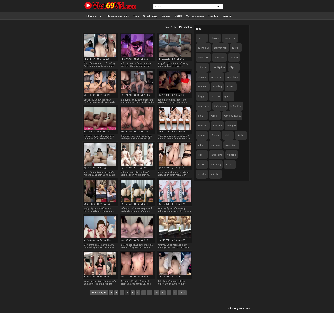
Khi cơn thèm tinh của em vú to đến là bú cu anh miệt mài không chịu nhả (99, 139)
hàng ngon (203, 106)
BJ (199, 38)
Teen (136, 16)
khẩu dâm (235, 106)
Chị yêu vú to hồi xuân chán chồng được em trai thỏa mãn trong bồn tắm (174, 247)
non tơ (201, 135)
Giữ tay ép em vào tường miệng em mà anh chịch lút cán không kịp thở (174, 211)
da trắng (217, 86)
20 (156, 292)
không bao (220, 106)
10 (150, 292)
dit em (229, 86)
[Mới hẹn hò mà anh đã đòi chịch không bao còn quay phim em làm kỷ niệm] (175, 263)
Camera (166, 16)
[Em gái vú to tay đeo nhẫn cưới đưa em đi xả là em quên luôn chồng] (100, 82)
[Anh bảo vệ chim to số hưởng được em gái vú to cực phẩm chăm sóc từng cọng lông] (100, 45)
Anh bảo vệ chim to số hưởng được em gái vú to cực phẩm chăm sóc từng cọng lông (99, 66)
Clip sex (202, 77)
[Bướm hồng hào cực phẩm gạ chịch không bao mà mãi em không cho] (137, 227)
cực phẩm (232, 77)
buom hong (230, 38)
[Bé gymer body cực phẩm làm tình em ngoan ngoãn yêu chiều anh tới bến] (137, 82)
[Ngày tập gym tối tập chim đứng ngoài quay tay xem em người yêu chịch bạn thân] (100, 191)
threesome (216, 154)
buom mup (203, 47)
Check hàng (150, 16)
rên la (240, 135)
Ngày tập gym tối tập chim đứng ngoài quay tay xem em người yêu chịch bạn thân (99, 211)
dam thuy (203, 86)
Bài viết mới (220, 47)
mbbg (214, 115)
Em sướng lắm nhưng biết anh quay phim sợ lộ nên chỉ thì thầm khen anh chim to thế (174, 175)
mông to (231, 125)
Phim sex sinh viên (118, 16)
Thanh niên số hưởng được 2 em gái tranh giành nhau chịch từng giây (174, 139)
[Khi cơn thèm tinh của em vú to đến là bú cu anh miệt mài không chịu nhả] (100, 118)
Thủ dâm (213, 16)
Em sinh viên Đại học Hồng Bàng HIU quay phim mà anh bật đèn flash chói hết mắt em (173, 102)
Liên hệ (227, 16)
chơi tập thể (218, 67)
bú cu (235, 47)
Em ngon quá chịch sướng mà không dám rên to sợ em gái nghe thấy (137, 139)
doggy (201, 96)
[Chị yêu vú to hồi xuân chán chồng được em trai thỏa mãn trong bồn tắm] (175, 227)
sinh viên (215, 145)
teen (200, 154)
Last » (182, 292)
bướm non (203, 57)
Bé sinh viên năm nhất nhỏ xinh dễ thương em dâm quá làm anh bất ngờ (136, 175)
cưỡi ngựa (216, 77)
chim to (234, 57)
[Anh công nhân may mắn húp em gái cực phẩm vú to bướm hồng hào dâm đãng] (100, 154)
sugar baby (231, 145)
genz (227, 96)
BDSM (178, 16)
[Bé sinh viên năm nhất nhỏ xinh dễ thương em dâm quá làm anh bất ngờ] (137, 154)
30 (163, 292)
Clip (231, 67)
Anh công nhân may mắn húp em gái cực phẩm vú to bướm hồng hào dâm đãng (99, 175)
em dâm (215, 96)
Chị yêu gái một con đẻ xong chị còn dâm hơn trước (173, 64)
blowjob (215, 38)
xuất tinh (215, 174)
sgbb (200, 145)
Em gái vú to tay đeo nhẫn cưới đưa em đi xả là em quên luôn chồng (99, 102)
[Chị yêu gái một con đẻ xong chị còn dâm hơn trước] (175, 45)
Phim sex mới (94, 16)
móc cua (217, 125)
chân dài (202, 67)
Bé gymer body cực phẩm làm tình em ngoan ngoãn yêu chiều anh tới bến (137, 102)
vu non (201, 164)
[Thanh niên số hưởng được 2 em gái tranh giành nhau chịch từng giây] (175, 118)
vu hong (231, 154)
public (227, 135)
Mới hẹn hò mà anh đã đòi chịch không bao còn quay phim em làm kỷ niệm (172, 284)
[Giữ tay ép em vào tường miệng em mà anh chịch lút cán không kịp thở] (175, 191)
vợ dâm (202, 174)
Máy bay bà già (195, 16)
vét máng (216, 164)
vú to (228, 164)
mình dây (203, 125)
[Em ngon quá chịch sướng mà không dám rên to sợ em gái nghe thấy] (137, 118)
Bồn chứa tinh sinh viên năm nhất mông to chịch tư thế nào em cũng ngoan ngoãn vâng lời (100, 247)
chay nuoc (219, 57)
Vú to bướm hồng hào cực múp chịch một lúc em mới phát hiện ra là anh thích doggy (100, 284)
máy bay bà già (232, 115)
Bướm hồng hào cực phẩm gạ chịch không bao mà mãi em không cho (137, 247)
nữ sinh (215, 135)
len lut (201, 115)
